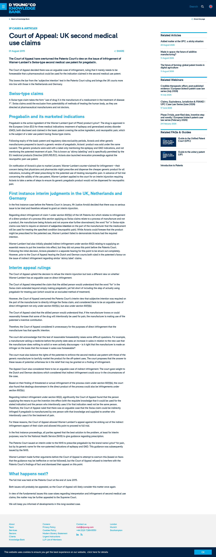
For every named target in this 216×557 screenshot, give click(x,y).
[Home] (24, 5)
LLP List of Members (52, 539)
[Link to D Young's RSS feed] (82, 534)
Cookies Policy (49, 530)
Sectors (12, 533)
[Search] (202, 6)
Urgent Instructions (51, 536)
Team (11, 527)
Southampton (116, 530)
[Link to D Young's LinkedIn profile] (78, 534)
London (113, 524)
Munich (113, 527)
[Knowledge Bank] (24, 10)
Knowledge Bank (17, 539)
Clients (12, 536)
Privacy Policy (49, 527)
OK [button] (203, 552)
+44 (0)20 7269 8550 (86, 530)
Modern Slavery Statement (55, 533)
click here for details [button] (97, 552)
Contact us (81, 524)
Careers (46, 524)
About (11, 524)
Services (13, 530)
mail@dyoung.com (85, 527)
